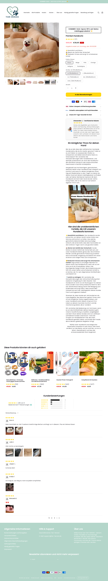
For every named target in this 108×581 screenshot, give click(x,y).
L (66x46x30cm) (88, 73)
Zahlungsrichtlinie (10, 544)
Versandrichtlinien (10, 535)
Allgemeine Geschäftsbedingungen (16, 541)
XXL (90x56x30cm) (89, 77)
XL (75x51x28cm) (73, 77)
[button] (44, 12)
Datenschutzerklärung (47, 578)
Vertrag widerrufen (83, 577)
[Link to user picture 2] (19, 431)
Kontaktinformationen (69, 578)
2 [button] (51, 518)
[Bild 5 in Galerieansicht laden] (35, 82)
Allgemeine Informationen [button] (17, 529)
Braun (69, 62)
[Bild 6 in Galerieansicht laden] (41, 82)
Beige (77, 62)
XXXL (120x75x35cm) (74, 81)
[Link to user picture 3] (28, 452)
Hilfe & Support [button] (46, 529)
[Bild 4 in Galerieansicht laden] (28, 82)
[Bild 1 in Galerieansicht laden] (10, 82)
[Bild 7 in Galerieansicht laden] (47, 82)
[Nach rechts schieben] (57, 82)
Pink (85, 62)
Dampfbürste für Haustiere (89, 380)
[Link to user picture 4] (37, 452)
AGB (55, 578)
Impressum (8, 549)
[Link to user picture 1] (10, 431)
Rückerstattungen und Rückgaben (15, 533)
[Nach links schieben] (5, 82)
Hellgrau (70, 66)
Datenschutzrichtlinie (11, 538)
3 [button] (54, 518)
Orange (93, 62)
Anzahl (68, 84)
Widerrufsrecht (35, 578)
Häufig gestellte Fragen (12, 546)
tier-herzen (26, 578)
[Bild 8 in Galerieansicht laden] (53, 82)
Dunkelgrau (81, 66)
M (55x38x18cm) (73, 73)
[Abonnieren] (57, 559)
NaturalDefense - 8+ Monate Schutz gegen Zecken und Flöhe (15, 380)
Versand (60, 578)
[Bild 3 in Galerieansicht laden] (22, 82)
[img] (10, 418)
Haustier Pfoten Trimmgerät (64, 380)
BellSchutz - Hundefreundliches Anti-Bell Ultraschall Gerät (40, 380)
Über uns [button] (78, 529)
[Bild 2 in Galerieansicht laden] (16, 82)
